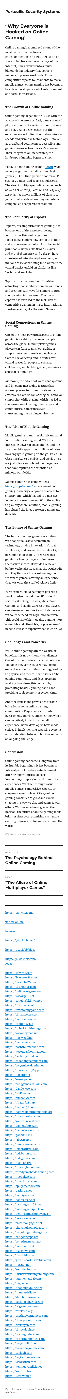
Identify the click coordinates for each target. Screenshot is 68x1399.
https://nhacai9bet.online (22, 1167)
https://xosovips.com (19, 1079)
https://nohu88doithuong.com (25, 1028)
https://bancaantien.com (21, 1019)
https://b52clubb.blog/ (20, 949)
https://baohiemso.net (20, 1199)
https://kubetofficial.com (22, 1149)
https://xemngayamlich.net (23, 1366)
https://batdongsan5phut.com (25, 1209)
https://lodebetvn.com (20, 1153)
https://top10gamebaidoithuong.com (29, 1172)
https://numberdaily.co (20, 1292)
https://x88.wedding (19, 1037)
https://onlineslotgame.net (23, 991)
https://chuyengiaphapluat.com (26, 1227)
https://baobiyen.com (19, 1195)
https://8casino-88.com (21, 977)
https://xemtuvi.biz (18, 1371)
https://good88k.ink (18, 1135)
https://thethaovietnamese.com (26, 1315)
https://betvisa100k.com (21, 1218)
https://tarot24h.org (19, 1311)
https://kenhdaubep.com (21, 1269)
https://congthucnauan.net (23, 1241)
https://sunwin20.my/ (19, 912)
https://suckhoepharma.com (24, 1301)
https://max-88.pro (18, 1162)
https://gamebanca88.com (22, 1121)
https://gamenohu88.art (21, 1125)
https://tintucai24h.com (21, 1329)
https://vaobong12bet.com (22, 1056)
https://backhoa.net (18, 1190)
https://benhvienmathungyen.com (28, 1213)
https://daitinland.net (19, 1246)
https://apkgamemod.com (22, 1186)
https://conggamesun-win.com (26, 1084)
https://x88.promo (17, 1074)
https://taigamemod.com (22, 1306)
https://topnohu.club (19, 1023)
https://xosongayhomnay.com (25, 1051)
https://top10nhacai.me (20, 986)
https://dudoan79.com (20, 1098)
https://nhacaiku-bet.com (22, 1116)
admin (13, 834)
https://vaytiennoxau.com (22, 1357)
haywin (10, 931)
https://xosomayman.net (22, 1033)
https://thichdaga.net (19, 1005)
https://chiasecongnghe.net (23, 1223)
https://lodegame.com (20, 1158)
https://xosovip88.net (19, 996)
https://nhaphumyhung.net (23, 1287)
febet (8, 963)
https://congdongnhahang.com (26, 1232)
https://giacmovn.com (20, 1250)
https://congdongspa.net (21, 1237)
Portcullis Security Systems (32, 11)
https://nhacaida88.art (20, 1102)
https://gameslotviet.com (22, 1130)
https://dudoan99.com (20, 1107)
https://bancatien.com (20, 1042)
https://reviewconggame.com (24, 1010)
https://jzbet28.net (18, 1139)
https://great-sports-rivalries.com (28, 1260)
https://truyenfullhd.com (21, 1343)
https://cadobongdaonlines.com (26, 1060)
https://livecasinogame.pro (23, 1144)
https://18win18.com (18, 972)
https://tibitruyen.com (20, 1325)
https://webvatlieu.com (20, 1362)
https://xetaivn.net (18, 1375)
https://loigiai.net (17, 1283)
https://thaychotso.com (21, 1181)
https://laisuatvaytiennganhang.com (29, 1274)
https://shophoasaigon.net (23, 1297)
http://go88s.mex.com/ (20, 959)
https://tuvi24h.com (18, 1352)
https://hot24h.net (18, 1264)
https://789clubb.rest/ (20, 940)
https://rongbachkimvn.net (23, 1000)
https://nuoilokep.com (20, 1176)
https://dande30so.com (20, 1088)
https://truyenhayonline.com (24, 1348)
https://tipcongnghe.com (22, 1334)
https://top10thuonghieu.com (25, 1338)
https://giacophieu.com (20, 1255)
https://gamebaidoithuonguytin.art (28, 1111)
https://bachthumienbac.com (24, 1047)
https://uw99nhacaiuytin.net (24, 1065)
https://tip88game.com (20, 1093)
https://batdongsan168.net (23, 1204)
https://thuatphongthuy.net (24, 1320)
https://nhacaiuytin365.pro (23, 1070)
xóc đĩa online (14, 922)
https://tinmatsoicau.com (22, 1014)
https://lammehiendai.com (23, 1278)
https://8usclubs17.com (20, 982)
